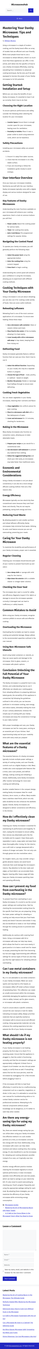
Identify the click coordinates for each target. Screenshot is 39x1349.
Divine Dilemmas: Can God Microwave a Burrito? (19, 1336)
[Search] (30, 10)
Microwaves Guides (11, 1205)
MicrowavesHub (19, 4)
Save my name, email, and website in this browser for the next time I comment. (19, 1271)
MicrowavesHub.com (15, 1346)
